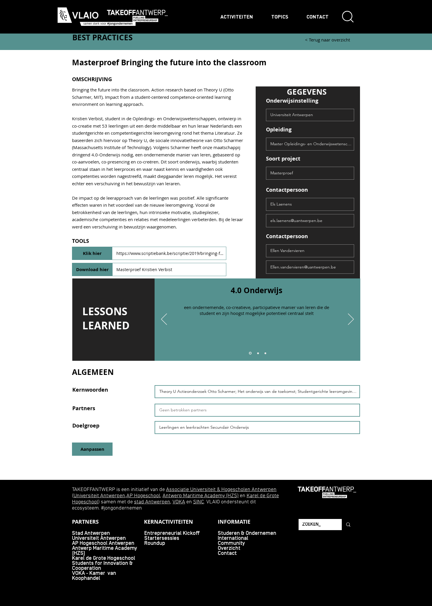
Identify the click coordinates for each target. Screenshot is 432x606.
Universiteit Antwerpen (99, 496)
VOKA (179, 502)
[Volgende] (351, 319)
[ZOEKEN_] (348, 524)
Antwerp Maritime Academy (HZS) (201, 496)
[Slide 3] (265, 353)
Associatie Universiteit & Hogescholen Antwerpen (221, 490)
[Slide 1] (250, 353)
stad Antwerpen (152, 502)
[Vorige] (164, 319)
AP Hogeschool (143, 496)
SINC (198, 502)
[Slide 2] (258, 353)
